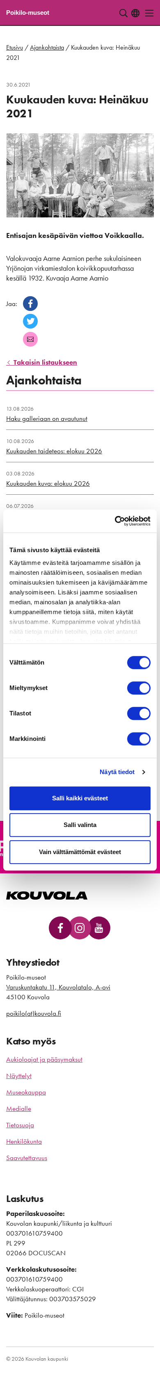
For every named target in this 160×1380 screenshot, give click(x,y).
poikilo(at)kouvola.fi (33, 1013)
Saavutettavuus (26, 1157)
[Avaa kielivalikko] (135, 13)
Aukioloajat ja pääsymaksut (44, 1059)
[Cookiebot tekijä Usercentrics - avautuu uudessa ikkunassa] (115, 521)
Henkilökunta (24, 1141)
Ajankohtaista (47, 47)
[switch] (139, 688)
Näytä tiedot (117, 771)
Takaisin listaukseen (44, 362)
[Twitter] (30, 321)
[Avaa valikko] (147, 13)
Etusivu (14, 47)
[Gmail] (30, 339)
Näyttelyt (19, 1075)
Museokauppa (26, 1092)
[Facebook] (30, 303)
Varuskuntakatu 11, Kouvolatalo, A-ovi (58, 987)
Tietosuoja (20, 1124)
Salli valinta (80, 824)
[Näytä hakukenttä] (123, 13)
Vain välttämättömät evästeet (80, 851)
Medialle (18, 1108)
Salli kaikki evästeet (80, 798)
